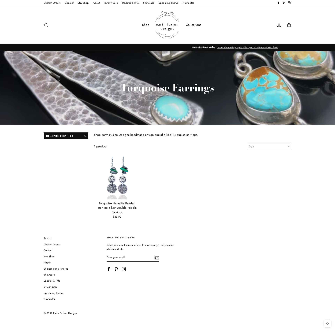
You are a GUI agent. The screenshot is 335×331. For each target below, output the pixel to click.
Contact (69, 3)
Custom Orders (52, 3)
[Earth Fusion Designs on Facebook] (109, 269)
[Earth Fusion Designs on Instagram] (124, 269)
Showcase (148, 3)
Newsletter (188, 3)
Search (47, 238)
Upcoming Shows (168, 3)
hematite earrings (59, 136)
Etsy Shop (83, 3)
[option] (167, 48)
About (96, 3)
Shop (145, 25)
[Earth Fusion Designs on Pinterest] (116, 269)
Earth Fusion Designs (65, 313)
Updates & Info (130, 3)
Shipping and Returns (56, 268)
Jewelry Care (111, 3)
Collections (193, 25)
